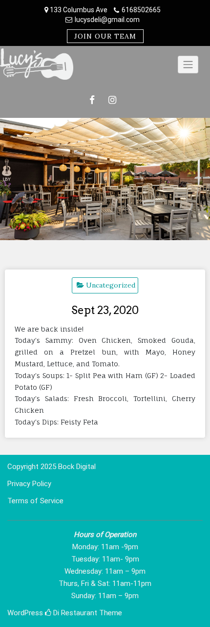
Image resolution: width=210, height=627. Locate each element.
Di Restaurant (74, 612)
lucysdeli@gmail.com (107, 19)
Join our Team (105, 36)
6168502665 (141, 10)
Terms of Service (35, 500)
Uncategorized (110, 285)
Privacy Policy (29, 483)
